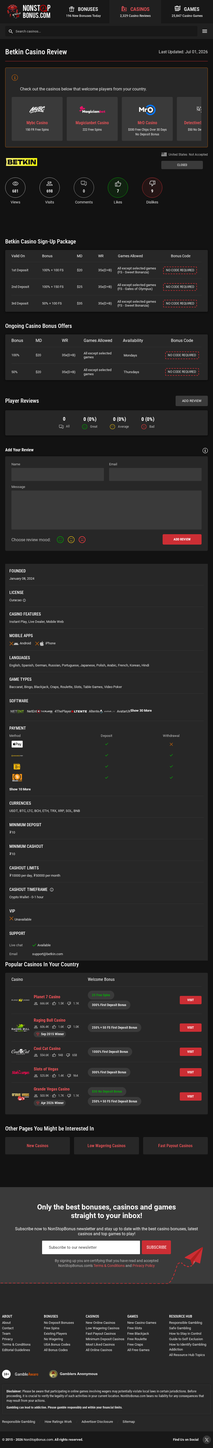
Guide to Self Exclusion (186, 1339)
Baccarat (16, 687)
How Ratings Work (58, 1422)
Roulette (66, 687)
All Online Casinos (99, 1350)
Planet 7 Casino (47, 997)
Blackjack (41, 687)
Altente (94, 711)
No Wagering (53, 1339)
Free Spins (51, 1328)
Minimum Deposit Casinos (105, 1339)
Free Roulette (137, 1339)
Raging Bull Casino (49, 1020)
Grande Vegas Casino (52, 1089)
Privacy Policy (143, 1266)
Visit (190, 1000)
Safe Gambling (180, 1328)
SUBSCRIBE (157, 1247)
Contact (8, 1328)
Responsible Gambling (185, 1323)
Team (6, 1333)
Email (113, 464)
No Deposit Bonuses (59, 1323)
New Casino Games (141, 1323)
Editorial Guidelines (16, 1350)
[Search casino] (11, 31)
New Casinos (37, 1145)
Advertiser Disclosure (97, 1422)
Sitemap (129, 1422)
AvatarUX (123, 711)
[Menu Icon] (205, 31)
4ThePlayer (63, 711)
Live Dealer (36, 622)
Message (18, 486)
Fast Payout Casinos (175, 1145)
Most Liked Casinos (100, 1344)
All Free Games (138, 1350)
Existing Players (55, 1333)
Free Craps (135, 1344)
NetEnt (32, 711)
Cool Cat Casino (47, 1048)
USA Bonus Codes (57, 1344)
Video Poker (113, 687)
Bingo (28, 687)
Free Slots (134, 1328)
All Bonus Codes (56, 1350)
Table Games (93, 687)
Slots (78, 687)
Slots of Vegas (46, 1069)
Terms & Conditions (109, 1266)
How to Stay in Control (185, 1333)
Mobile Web (55, 622)
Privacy (7, 1339)
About (6, 1323)
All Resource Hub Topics (187, 1355)
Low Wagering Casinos (106, 1145)
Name (15, 464)
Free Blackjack (138, 1333)
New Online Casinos (100, 1323)
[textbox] (106, 510)
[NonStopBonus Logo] (28, 11)
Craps (54, 687)
